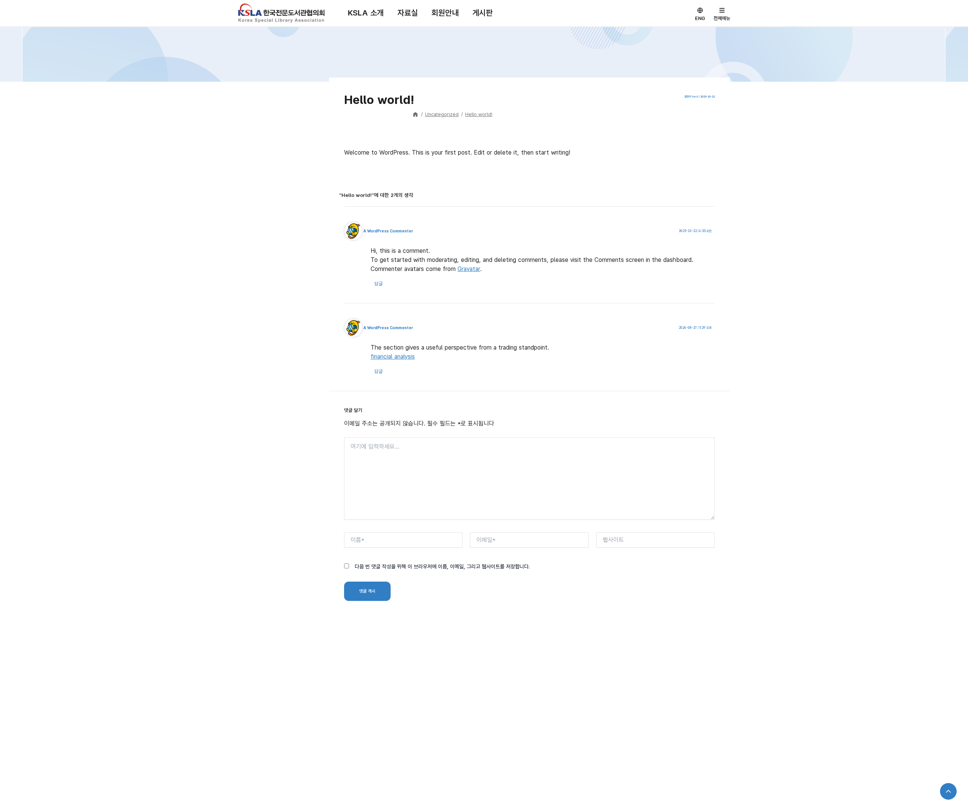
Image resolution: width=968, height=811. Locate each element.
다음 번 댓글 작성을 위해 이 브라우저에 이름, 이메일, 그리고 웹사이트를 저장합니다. (442, 566)
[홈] (416, 114)
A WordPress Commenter (388, 231)
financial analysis (393, 356)
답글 (378, 283)
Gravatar (469, 268)
